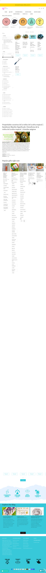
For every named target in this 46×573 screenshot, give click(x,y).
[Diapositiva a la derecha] (25, 478)
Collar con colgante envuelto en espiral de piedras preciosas (23, 175)
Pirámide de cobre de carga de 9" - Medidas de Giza (31, 174)
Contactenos (14, 546)
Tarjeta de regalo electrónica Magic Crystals (32, 44)
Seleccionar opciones (18, 55)
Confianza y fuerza (39, 27)
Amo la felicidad (5, 27)
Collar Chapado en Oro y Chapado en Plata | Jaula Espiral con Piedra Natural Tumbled (17, 46)
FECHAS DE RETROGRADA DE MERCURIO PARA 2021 (36, 517)
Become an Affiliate (26, 545)
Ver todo (23, 480)
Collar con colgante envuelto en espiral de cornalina (5, 175)
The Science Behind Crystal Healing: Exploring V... (8, 517)
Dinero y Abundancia (23, 27)
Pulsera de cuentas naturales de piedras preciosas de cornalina (40, 175)
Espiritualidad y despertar (30, 28)
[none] (5, 184)
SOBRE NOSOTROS (25, 540)
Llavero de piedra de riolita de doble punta (17, 68)
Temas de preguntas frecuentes (27, 548)
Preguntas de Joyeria (16, 545)
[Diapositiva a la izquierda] (21, 478)
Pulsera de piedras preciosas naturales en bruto (15, 175)
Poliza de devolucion (16, 543)
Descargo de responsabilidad (17, 548)
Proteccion (12, 27)
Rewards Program (25, 543)
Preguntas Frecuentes (16, 540)
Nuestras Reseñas (25, 546)
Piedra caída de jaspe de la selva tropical (25, 43)
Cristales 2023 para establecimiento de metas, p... (22, 517)
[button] (39, 8)
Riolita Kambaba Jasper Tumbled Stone (39, 44)
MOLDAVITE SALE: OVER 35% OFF (22, 5)
